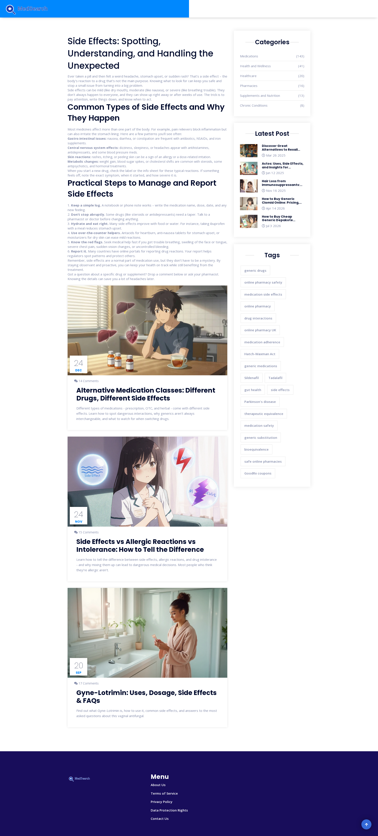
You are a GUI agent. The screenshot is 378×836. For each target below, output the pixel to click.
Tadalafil (275, 378)
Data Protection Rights (169, 810)
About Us (158, 785)
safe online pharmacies (263, 461)
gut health (252, 390)
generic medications (260, 366)
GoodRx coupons (257, 473)
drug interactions (258, 318)
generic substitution (260, 437)
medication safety (259, 425)
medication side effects (263, 294)
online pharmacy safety (263, 282)
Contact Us (160, 818)
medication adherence (262, 342)
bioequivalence (256, 449)
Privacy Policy (161, 801)
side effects (280, 390)
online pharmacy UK (260, 330)
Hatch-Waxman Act (259, 354)
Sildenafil (251, 378)
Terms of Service (164, 793)
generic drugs (255, 270)
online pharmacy (257, 306)
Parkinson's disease (260, 401)
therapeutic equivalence (263, 413)
